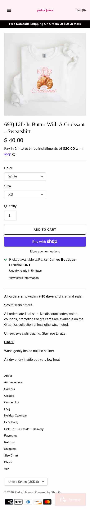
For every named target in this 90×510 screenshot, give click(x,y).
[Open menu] (8, 10)
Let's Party (11, 422)
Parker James (24, 492)
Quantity (10, 206)
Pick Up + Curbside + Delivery (24, 429)
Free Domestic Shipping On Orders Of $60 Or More (45, 23)
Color (8, 168)
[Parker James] (45, 10)
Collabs (9, 395)
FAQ (7, 409)
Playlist (8, 462)
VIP (6, 468)
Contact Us (11, 402)
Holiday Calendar (15, 415)
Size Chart (11, 455)
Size (7, 186)
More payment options (45, 251)
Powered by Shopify (48, 492)
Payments (10, 435)
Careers (9, 389)
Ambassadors (13, 382)
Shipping (10, 448)
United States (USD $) (23, 481)
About (8, 375)
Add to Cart (45, 229)
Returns (9, 442)
